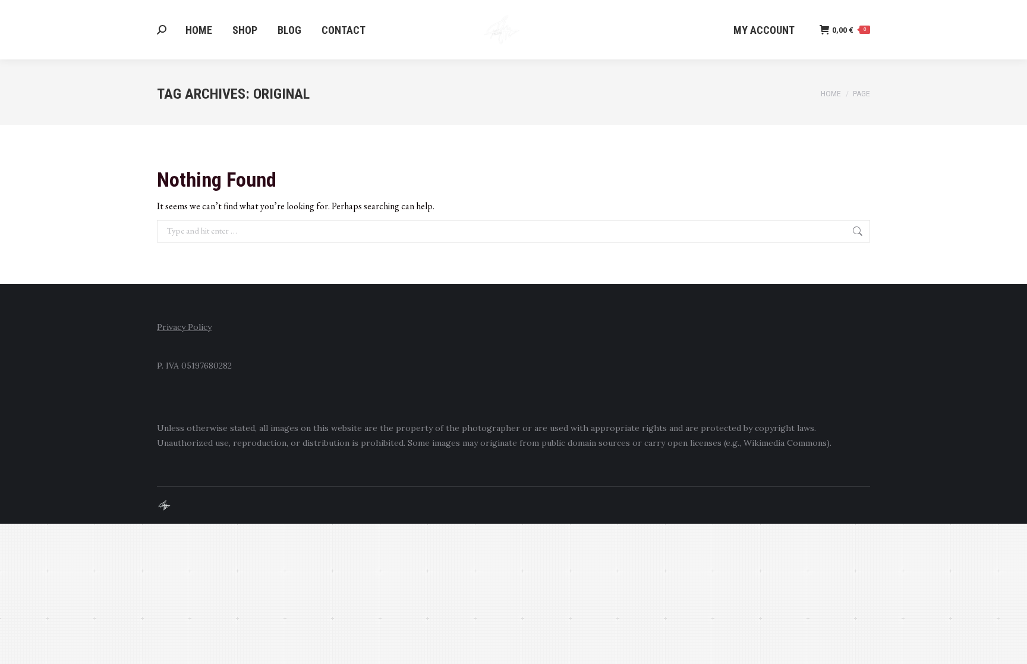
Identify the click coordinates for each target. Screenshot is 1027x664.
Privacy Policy (184, 327)
